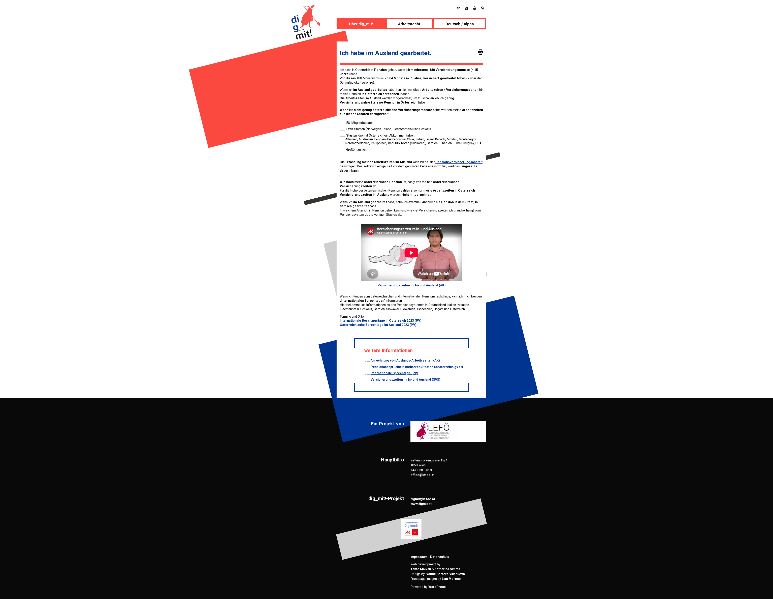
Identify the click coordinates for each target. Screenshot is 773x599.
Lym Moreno (451, 579)
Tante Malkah (420, 569)
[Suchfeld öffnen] (482, 7)
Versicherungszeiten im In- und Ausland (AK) (411, 285)
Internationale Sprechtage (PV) (394, 373)
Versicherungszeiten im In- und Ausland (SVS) (405, 379)
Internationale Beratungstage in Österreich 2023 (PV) (380, 320)
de (459, 8)
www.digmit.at (421, 504)
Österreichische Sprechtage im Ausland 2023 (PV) (378, 325)
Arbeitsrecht (409, 24)
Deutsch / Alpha (459, 24)
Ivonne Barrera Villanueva (445, 574)
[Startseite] (467, 7)
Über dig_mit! (361, 24)
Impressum (419, 557)
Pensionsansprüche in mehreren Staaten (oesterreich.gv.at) (417, 367)
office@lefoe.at (422, 475)
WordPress (437, 587)
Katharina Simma (447, 569)
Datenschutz (440, 557)
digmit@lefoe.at (422, 499)
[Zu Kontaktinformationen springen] (475, 7)
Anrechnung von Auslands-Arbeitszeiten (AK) (405, 360)
